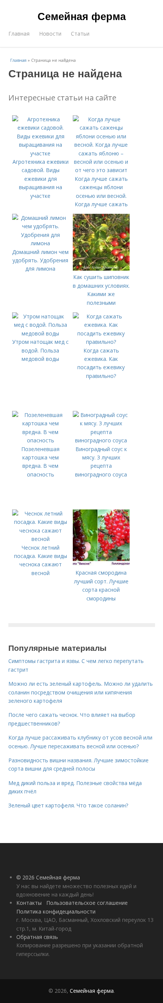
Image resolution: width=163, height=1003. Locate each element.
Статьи (80, 33)
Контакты (29, 902)
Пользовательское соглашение (87, 902)
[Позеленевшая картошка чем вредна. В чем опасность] (40, 440)
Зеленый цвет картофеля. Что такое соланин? (68, 805)
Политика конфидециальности (56, 911)
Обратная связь (37, 936)
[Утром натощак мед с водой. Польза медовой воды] (40, 333)
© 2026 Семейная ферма (48, 877)
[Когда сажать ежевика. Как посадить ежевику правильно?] (101, 341)
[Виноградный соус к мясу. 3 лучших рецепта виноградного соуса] (101, 440)
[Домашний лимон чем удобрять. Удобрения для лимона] (40, 243)
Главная (19, 33)
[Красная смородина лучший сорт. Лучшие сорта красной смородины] (101, 564)
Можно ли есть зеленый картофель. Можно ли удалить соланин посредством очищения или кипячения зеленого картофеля (80, 692)
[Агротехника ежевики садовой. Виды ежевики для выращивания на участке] (40, 153)
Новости (50, 33)
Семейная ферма (82, 16)
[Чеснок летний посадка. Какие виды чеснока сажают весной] (40, 538)
